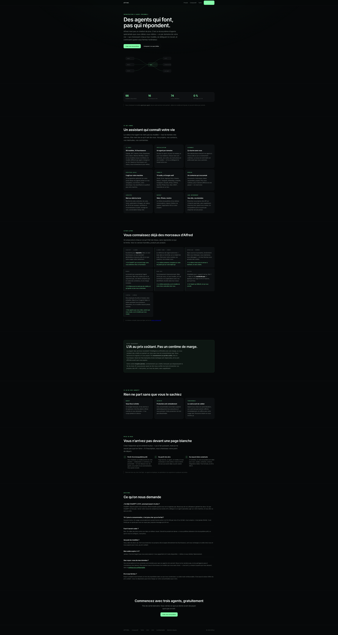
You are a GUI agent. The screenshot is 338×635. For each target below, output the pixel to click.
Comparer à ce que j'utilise (151, 46)
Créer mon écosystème (132, 46)
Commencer (209, 2)
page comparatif (156, 320)
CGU (147, 630)
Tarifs (200, 2)
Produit (186, 2)
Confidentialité (160, 630)
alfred (126, 3)
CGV (152, 630)
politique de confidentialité (136, 567)
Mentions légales (172, 630)
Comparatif (193, 2)
